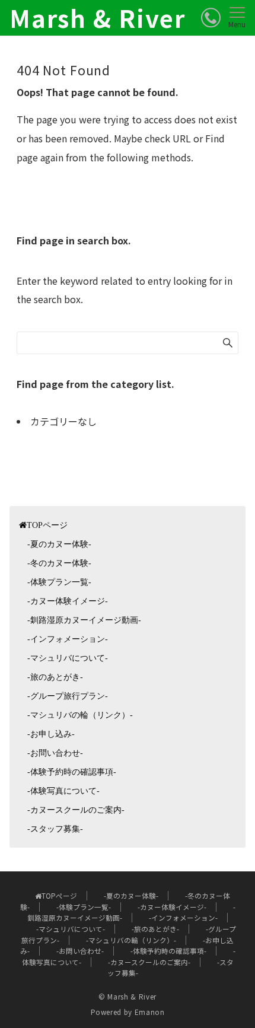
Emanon (150, 1012)
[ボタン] (211, 17)
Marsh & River (97, 18)
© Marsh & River (127, 996)
